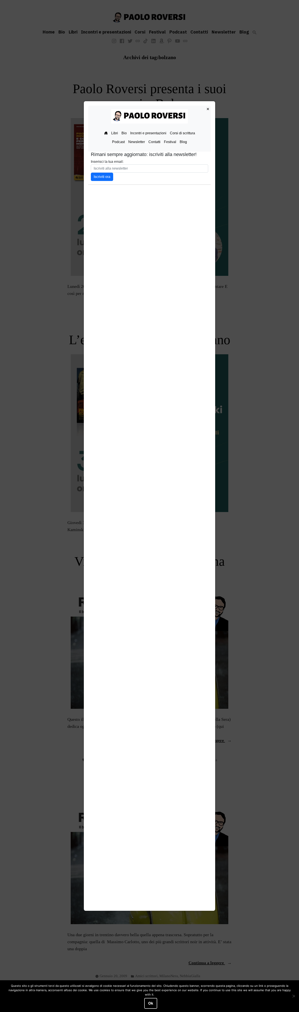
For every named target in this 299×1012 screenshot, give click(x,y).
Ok (150, 1003)
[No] (293, 996)
